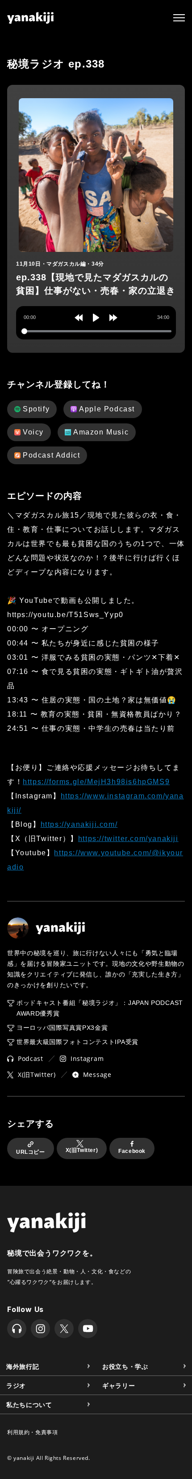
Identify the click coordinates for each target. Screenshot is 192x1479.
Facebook (132, 1151)
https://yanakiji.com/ (79, 824)
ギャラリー (118, 1385)
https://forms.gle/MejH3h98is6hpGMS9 (96, 781)
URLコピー (30, 1152)
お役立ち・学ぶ (125, 1366)
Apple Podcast (107, 409)
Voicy (33, 432)
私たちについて (29, 1404)
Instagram (87, 1058)
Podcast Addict (51, 455)
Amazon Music (101, 432)
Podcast (30, 1058)
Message (97, 1074)
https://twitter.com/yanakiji (128, 838)
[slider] (96, 331)
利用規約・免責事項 (32, 1432)
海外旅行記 (22, 1366)
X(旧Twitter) (37, 1074)
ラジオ (16, 1385)
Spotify (36, 409)
